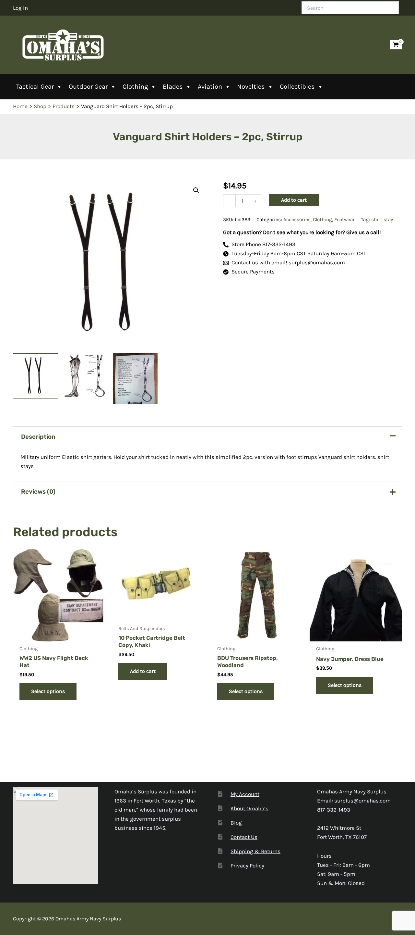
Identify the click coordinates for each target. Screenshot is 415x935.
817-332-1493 (333, 809)
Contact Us (244, 837)
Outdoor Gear (88, 86)
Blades (173, 86)
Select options (48, 691)
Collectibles (297, 86)
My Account (245, 794)
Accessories (297, 219)
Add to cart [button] (143, 671)
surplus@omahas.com (362, 800)
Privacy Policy (247, 865)
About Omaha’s (249, 808)
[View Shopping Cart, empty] (396, 45)
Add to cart (294, 200)
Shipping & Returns (255, 851)
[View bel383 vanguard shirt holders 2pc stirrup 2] (35, 375)
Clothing (135, 86)
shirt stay (382, 219)
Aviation (210, 86)
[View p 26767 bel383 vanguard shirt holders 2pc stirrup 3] (135, 378)
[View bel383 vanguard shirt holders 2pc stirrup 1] (85, 375)
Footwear (344, 219)
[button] (196, 190)
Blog (236, 822)
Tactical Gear (35, 86)
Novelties (251, 86)
